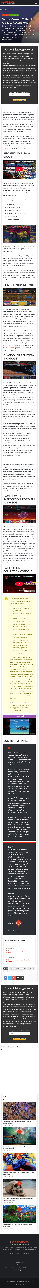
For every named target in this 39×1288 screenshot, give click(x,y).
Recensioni (9, 10)
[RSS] (25, 1285)
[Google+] (14, 978)
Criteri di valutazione (14, 931)
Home (3, 10)
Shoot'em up (12, 971)
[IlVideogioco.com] (8, 2)
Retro (5, 971)
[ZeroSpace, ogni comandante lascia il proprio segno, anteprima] (19, 1111)
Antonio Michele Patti (7, 37)
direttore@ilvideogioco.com (19, 1264)
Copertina (23, 968)
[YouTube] (18, 1285)
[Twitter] (16, 1285)
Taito (23, 971)
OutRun (11, 348)
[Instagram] (21, 1285)
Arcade (11, 968)
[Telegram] (23, 1285)
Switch (18, 971)
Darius (29, 968)
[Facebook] (14, 1285)
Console (17, 968)
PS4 (33, 968)
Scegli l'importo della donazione (20, 92)
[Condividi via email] (18, 978)
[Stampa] (22, 978)
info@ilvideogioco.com (19, 1270)
